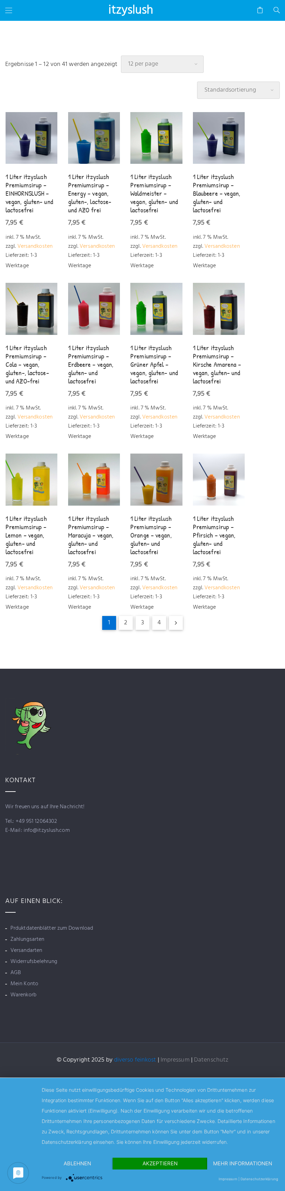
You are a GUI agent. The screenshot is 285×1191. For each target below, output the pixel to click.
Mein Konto (24, 983)
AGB (15, 972)
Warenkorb (23, 994)
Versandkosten (34, 246)
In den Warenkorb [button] (31, 138)
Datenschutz (211, 1060)
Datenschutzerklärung (259, 1179)
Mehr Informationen (242, 1163)
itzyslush (130, 10)
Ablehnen (77, 1163)
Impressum (175, 1060)
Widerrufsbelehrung (33, 961)
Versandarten (26, 950)
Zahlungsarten (27, 939)
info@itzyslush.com (46, 830)
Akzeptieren (160, 1163)
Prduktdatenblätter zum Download (51, 928)
